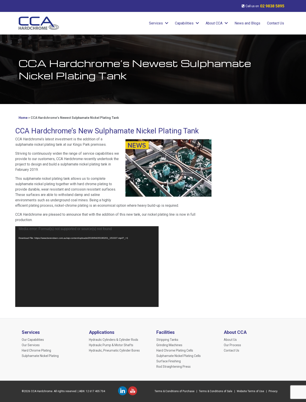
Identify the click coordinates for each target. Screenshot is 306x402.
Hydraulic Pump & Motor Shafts (111, 345)
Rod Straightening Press (173, 366)
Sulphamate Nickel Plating (40, 356)
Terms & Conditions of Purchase (174, 391)
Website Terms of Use (250, 391)
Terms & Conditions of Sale (215, 391)
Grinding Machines (169, 345)
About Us (230, 339)
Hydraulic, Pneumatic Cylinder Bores (114, 350)
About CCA (214, 23)
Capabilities (184, 23)
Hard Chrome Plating (36, 350)
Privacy (273, 391)
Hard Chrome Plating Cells (174, 350)
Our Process (232, 345)
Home (23, 118)
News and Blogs (247, 23)
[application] (87, 266)
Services (156, 23)
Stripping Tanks (167, 339)
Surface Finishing (168, 361)
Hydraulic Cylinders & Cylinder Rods (113, 339)
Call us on (265, 6)
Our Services (31, 345)
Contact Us (275, 23)
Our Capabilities (33, 339)
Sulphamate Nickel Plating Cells (178, 356)
